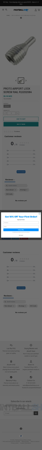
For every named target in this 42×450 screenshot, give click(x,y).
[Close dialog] (40, 213)
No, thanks (21, 235)
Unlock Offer (21, 230)
